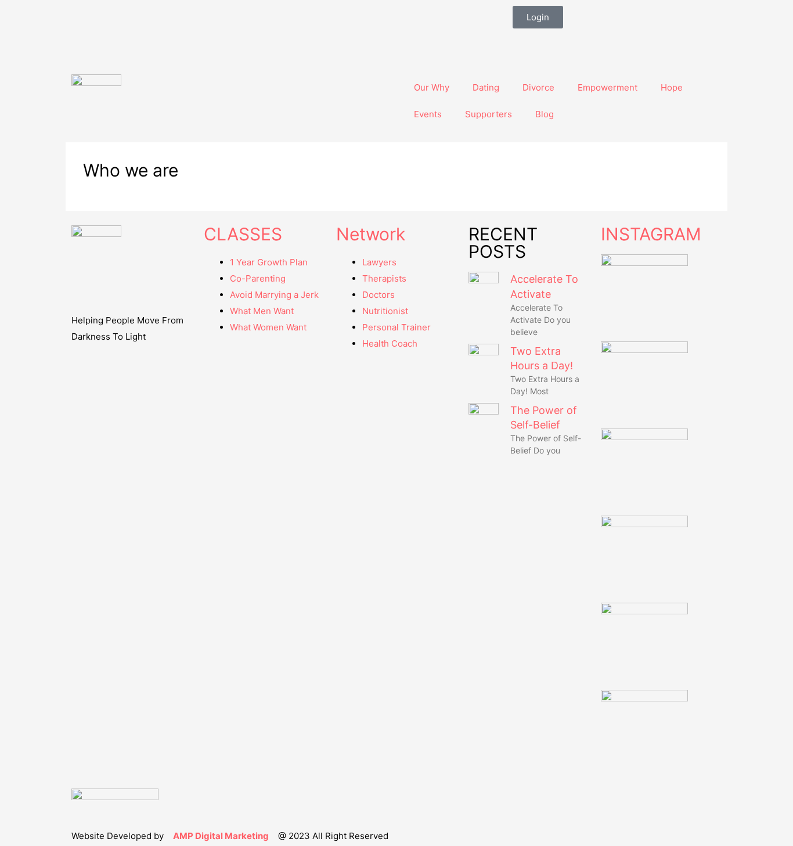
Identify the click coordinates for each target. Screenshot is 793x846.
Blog (544, 114)
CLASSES (243, 234)
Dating (486, 87)
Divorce (538, 87)
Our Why (431, 87)
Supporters (488, 114)
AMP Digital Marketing (221, 835)
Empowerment (607, 87)
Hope (672, 87)
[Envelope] (589, 42)
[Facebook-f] (527, 42)
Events (428, 114)
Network (370, 234)
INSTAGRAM (651, 234)
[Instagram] (558, 42)
